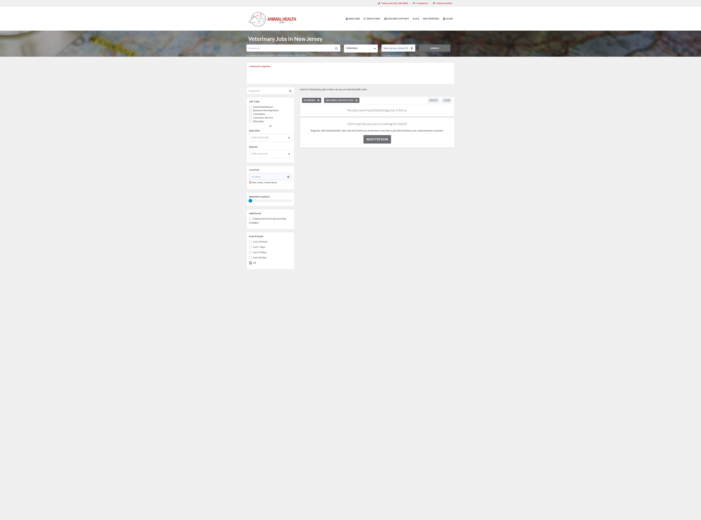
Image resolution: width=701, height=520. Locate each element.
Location (254, 169)
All (254, 262)
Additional (255, 213)
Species (253, 146)
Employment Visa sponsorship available (267, 220)
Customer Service (263, 117)
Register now (377, 139)
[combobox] (361, 48)
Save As (433, 100)
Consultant (259, 114)
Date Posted (256, 236)
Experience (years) (259, 196)
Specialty (254, 130)
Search (434, 48)
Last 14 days (260, 252)
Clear (447, 100)
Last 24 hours (260, 241)
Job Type (254, 101)
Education (258, 121)
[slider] (250, 201)
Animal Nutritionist (263, 106)
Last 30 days (260, 257)
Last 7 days (259, 247)
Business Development (265, 110)
